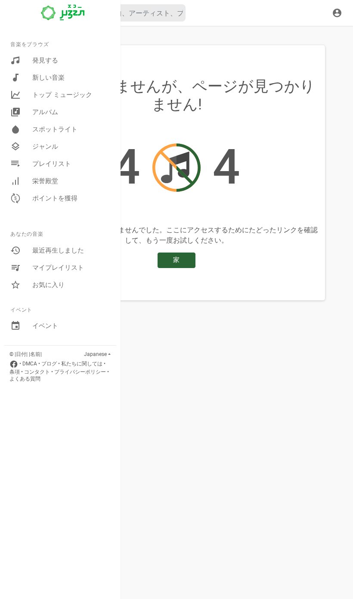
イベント (45, 326)
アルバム (45, 112)
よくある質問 (24, 379)
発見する (45, 60)
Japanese (95, 354)
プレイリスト (51, 164)
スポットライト (54, 129)
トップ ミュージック (62, 95)
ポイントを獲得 (54, 198)
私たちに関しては (81, 364)
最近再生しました (58, 250)
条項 (14, 372)
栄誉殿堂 (45, 181)
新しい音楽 (48, 77)
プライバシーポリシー (80, 372)
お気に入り (48, 285)
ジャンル (45, 146)
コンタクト (37, 372)
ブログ (49, 364)
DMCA (29, 364)
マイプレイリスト (58, 267)
